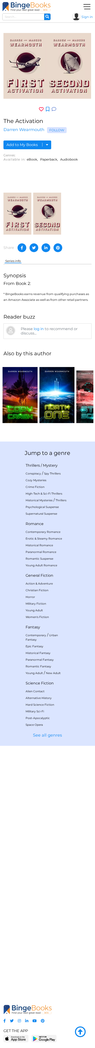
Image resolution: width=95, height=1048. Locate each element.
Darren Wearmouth (23, 129)
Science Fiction (40, 683)
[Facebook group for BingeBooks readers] (4, 1021)
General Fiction (39, 575)
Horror (30, 597)
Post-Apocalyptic (38, 718)
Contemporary (36, 635)
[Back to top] (80, 1032)
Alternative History (39, 698)
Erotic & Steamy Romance (44, 538)
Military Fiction (36, 603)
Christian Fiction (37, 590)
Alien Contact (35, 691)
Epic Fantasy (34, 646)
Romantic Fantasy (38, 666)
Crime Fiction (35, 487)
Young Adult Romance (41, 565)
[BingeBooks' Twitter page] (12, 1021)
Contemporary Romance (43, 532)
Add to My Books (22, 145)
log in (39, 329)
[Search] (47, 17)
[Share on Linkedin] (46, 247)
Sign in (87, 17)
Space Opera (34, 724)
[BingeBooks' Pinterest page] (43, 1021)
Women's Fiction (37, 617)
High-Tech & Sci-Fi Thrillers (44, 493)
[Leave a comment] (54, 109)
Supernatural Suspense (41, 513)
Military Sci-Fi (35, 711)
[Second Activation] (47, 213)
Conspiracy (33, 473)
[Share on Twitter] (34, 247)
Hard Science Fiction (40, 704)
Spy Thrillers (52, 473)
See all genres (47, 735)
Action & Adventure (39, 583)
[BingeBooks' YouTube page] (35, 1021)
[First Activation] (17, 213)
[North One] (56, 392)
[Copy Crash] (20, 392)
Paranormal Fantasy (40, 659)
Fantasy (33, 627)
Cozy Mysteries (36, 480)
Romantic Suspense (39, 558)
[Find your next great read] (26, 7)
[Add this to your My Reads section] (47, 109)
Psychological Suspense (42, 507)
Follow (56, 130)
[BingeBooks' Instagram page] (19, 1021)
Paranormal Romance (41, 552)
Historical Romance (39, 545)
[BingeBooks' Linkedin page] (26, 1021)
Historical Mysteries (39, 500)
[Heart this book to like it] (41, 109)
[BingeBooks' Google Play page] (43, 1038)
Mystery (50, 465)
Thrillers (33, 465)
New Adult (53, 673)
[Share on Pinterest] (57, 247)
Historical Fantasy (38, 653)
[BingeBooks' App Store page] (16, 1038)
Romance (35, 524)
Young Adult (34, 610)
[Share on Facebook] (22, 247)
